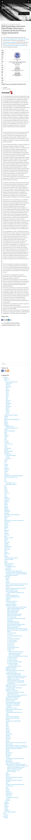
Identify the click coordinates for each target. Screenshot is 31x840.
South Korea (7, 549)
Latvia (5, 496)
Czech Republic (7, 448)
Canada (6, 436)
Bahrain (6, 418)
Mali (7, 399)
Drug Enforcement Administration (14, 687)
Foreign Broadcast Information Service (15, 592)
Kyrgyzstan (6, 493)
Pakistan (6, 523)
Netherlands (7, 510)
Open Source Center (11, 771)
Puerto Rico (6, 535)
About (21, 13)
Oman (5, 519)
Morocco (8, 402)
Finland (6, 459)
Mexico (5, 506)
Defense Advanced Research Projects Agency (17, 607)
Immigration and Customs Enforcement (15, 677)
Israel (5, 481)
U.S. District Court (9, 786)
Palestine (6, 524)
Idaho (7, 724)
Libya (7, 397)
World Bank (6, 810)
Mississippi (8, 738)
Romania (6, 539)
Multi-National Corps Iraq (12, 621)
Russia (5, 540)
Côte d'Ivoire (8, 386)
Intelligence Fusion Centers (13, 679)
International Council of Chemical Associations (16, 572)
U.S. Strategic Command (12, 663)
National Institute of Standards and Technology (16, 745)
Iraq (5, 480)
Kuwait (5, 491)
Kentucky (8, 729)
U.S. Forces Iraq (10, 644)
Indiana (7, 726)
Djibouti (7, 387)
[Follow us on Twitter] (5, 371)
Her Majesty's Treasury (11, 566)
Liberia (7, 396)
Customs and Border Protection (14, 674)
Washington (8, 791)
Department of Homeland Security (11, 24)
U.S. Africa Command (11, 633)
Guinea (7, 393)
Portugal (6, 533)
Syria (5, 555)
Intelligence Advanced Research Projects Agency (17, 765)
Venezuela (6, 806)
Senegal (7, 405)
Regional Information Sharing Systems (15, 680)
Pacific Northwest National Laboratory (14, 777)
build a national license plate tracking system (14, 45)
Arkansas (8, 582)
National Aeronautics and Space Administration (16, 742)
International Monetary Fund (10, 477)
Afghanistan (7, 379)
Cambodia (6, 435)
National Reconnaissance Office (14, 625)
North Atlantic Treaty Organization (12, 514)
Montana (8, 741)
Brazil (5, 432)
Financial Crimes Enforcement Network (15, 692)
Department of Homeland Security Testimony (17, 676)
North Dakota (9, 761)
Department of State (10, 689)
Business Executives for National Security (15, 585)
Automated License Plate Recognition (11, 323)
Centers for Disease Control (12, 589)
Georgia (6, 464)
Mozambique (8, 403)
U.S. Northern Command (12, 657)
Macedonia (6, 501)
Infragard (9, 706)
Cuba (5, 445)
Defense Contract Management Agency (15, 608)
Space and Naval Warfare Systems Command (18, 656)
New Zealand (7, 511)
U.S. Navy (9, 650)
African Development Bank (11, 382)
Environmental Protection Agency (13, 702)
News (4, 813)
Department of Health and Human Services (15, 670)
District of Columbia (10, 700)
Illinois (7, 725)
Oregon (7, 775)
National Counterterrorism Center (14, 768)
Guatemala (6, 468)
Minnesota (8, 737)
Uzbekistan (6, 803)
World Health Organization (12, 575)
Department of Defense (11, 605)
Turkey (5, 561)
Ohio (7, 773)
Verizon (6, 807)
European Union (8, 454)
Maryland (8, 732)
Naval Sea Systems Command (15, 653)
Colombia (6, 441)
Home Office (8, 568)
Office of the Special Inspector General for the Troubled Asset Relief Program (17, 695)
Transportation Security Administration (15, 682)
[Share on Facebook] (2, 320)
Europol (7, 457)
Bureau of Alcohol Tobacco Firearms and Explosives (17, 584)
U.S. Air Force (10, 634)
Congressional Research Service (13, 597)
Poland (5, 532)
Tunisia (7, 412)
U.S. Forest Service (11, 602)
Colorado (8, 594)
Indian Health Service (12, 672)
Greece (5, 467)
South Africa (7, 547)
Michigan (6, 507)
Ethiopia (8, 390)
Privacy (18, 325)
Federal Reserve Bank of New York (14, 712)
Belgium (6, 422)
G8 (5, 462)
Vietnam (6, 809)
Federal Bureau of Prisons (11, 708)
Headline (6, 817)
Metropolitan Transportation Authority (15, 758)
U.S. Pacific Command (11, 659)
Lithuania (6, 500)
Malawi (5, 503)
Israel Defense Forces (10, 483)
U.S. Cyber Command (13, 664)
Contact (26, 13)
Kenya (7, 395)
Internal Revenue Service (12, 693)
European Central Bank (11, 455)
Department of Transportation (12, 698)
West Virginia (9, 794)
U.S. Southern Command (12, 660)
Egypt (7, 389)
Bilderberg (6, 425)
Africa (5, 380)
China (5, 439)
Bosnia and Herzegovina (9, 431)
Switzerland (6, 553)
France (5, 461)
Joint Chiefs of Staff (11, 617)
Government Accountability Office (13, 721)
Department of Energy (11, 669)
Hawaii (7, 722)
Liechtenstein (7, 498)
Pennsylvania (9, 778)
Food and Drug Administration (12, 716)
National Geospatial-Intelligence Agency (16, 624)
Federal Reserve (9, 711)
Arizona (7, 581)
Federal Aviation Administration (13, 703)
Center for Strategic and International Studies (16, 588)
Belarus (6, 420)
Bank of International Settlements (11, 419)
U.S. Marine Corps (11, 648)
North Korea (7, 516)
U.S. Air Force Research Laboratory (14, 636)
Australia (6, 416)
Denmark (6, 449)
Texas (7, 783)
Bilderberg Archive (10, 426)
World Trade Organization (10, 812)
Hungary (6, 471)
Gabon (7, 392)
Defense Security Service (12, 612)
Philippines (6, 530)
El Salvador (6, 452)
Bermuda (6, 423)
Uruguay (6, 801)
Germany (6, 465)
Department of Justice (10, 686)
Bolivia (5, 429)
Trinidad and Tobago (8, 559)
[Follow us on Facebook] (2, 371)
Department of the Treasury (12, 690)
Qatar (5, 536)
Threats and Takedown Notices (11, 558)
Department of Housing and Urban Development (16, 685)
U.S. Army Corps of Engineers (13, 638)
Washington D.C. (9, 793)
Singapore (6, 545)
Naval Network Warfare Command (16, 651)
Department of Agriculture (11, 601)
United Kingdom (8, 565)
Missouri (8, 739)
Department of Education (11, 667)
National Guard (9, 744)
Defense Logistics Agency (12, 611)
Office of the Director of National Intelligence (16, 764)
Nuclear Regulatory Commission (13, 762)
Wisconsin (8, 799)
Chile (5, 438)
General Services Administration (13, 718)
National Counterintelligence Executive (16, 767)
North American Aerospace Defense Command (17, 628)
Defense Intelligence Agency (13, 610)
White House (8, 796)
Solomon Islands (8, 546)
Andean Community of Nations (11, 415)
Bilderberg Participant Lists (12, 428)
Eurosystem (8, 458)
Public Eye (5, 816)
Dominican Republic (8, 451)
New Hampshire (9, 752)
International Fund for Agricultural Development (16, 573)
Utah (7, 787)
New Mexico (8, 755)
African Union (9, 383)
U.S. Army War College (12, 640)
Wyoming (8, 800)
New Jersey (8, 754)
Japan (5, 487)
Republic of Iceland (8, 537)
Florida (7, 715)
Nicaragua (6, 513)
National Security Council (12, 797)
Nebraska (8, 750)
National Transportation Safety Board (14, 748)
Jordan (5, 488)
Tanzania (8, 410)
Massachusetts (9, 734)
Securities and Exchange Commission (14, 780)
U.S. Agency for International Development (15, 784)
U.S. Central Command (12, 641)
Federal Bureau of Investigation (13, 705)
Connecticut (8, 598)
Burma (5, 433)
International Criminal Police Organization (13, 475)
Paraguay (6, 527)
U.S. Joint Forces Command (13, 647)
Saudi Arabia (7, 542)
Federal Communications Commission (14, 709)
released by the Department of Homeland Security (15, 39)
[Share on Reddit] (6, 320)
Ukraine (6, 562)
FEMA (7, 713)
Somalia (7, 408)
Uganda (7, 413)
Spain (5, 550)
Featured (6, 814)
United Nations (7, 569)
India (5, 472)
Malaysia (6, 504)
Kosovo (6, 490)
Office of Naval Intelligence (15, 654)
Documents (5, 377)
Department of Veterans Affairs (14, 615)
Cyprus (5, 446)
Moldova (6, 509)
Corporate (6, 442)
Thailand (6, 556)
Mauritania (8, 400)
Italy (5, 485)
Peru (5, 529)
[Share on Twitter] (4, 320)
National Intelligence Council (13, 770)
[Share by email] (11, 320)
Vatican (6, 804)
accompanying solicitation (9, 42)
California (8, 586)
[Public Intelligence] (15, 7)
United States (7, 576)
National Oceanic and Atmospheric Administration (17, 747)
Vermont (8, 788)
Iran (5, 478)
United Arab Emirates (9, 563)
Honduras (6, 470)
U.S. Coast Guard (10, 643)
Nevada (7, 751)
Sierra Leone (8, 406)
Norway (6, 517)
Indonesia (6, 474)
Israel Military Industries (11, 484)
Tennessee (8, 781)
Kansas (7, 728)
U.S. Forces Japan (10, 646)
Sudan (7, 409)
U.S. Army (9, 637)
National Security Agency (12, 627)
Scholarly (6, 543)
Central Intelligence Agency (12, 591)
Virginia (7, 790)
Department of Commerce (11, 604)
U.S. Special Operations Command (14, 661)
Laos (5, 494)
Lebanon (6, 497)
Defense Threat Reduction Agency (14, 614)
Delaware (8, 599)
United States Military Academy (14, 666)
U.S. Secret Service (11, 683)
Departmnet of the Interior (11, 699)
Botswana (8, 384)
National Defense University (13, 623)
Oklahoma (8, 774)
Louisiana (8, 731)
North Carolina (9, 760)
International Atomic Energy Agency (14, 571)
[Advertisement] (15, 344)
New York (8, 757)
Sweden (6, 552)
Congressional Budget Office (12, 595)
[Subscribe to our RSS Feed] (8, 371)
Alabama (8, 578)
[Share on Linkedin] (8, 320)
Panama (6, 526)
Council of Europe (8, 444)
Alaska (7, 579)
